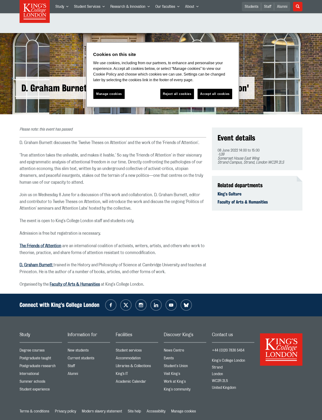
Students (251, 6)
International (41, 375)
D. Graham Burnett (37, 265)
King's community (185, 390)
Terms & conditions (34, 411)
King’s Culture (229, 194)
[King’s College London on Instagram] (141, 305)
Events (185, 359)
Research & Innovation (131, 7)
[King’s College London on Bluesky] (186, 305)
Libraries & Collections (137, 367)
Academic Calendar (137, 383)
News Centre (185, 351)
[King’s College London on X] (126, 305)
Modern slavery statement (102, 411)
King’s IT (137, 375)
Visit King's (185, 375)
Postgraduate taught (41, 359)
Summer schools (41, 383)
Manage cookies (183, 411)
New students (89, 351)
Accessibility (156, 411)
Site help (134, 411)
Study (63, 7)
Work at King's (185, 383)
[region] (162, 74)
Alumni (282, 6)
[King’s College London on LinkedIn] (156, 305)
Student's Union (185, 367)
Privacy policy (65, 411)
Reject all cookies (177, 94)
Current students (89, 359)
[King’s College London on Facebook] (110, 305)
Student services (137, 351)
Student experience (41, 390)
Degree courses (41, 351)
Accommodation (137, 359)
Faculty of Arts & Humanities (75, 284)
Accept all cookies (215, 94)
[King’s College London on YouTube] (171, 305)
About (193, 7)
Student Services (90, 7)
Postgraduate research (41, 367)
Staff (267, 6)
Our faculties (168, 7)
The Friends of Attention (40, 246)
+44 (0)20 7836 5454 (228, 350)
